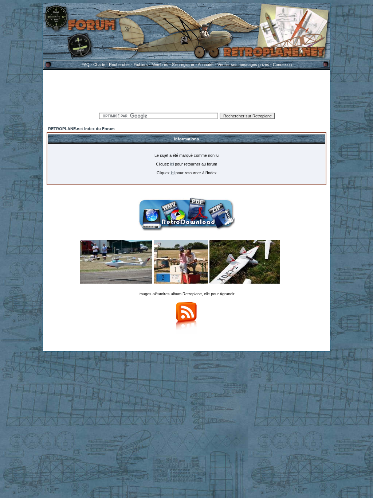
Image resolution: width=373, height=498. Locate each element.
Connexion (282, 64)
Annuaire (205, 64)
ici (172, 164)
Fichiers (141, 64)
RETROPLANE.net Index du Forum (81, 129)
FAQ (86, 64)
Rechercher (119, 64)
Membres (160, 64)
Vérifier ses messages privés (243, 64)
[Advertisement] (186, 90)
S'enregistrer (183, 64)
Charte (99, 64)
